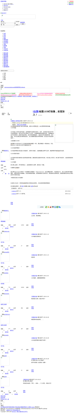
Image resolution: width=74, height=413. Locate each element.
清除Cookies (31, 407)
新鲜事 (5, 45)
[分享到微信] (46, 207)
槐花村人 (6, 150)
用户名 (2, 21)
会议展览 (5, 41)
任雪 (5, 356)
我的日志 (5, 57)
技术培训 (5, 42)
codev (5, 87)
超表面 (16, 87)
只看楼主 (13, 120)
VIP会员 (5, 48)
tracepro (13, 87)
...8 (4, 101)
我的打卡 (5, 63)
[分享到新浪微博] (51, 207)
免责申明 (7, 407)
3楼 (38, 255)
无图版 (21, 407)
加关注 (12, 226)
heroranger (6, 293)
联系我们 (12, 407)
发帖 (2, 97)
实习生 (2, 242)
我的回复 (5, 54)
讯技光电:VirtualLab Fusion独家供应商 (8, 94)
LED (20, 124)
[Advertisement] (27, 198)
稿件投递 (71, 2)
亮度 (58, 150)
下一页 (7, 101)
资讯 (4, 35)
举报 (12, 204)
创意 (18, 124)
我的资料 (5, 60)
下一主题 (66, 113)
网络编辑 (3, 161)
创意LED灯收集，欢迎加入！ (30, 96)
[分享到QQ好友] (53, 207)
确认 (2, 107)
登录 (17, 24)
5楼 (38, 296)
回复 (4, 97)
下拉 (2, 20)
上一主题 (65, 113)
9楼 (30, 379)
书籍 (4, 44)
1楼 (38, 213)
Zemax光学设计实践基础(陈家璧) (45, 93)
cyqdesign (13, 191)
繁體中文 (71, 4)
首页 (4, 33)
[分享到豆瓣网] (57, 207)
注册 (23, 24)
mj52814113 (7, 314)
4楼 (38, 275)
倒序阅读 (18, 120)
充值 (4, 47)
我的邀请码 (6, 66)
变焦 (19, 87)
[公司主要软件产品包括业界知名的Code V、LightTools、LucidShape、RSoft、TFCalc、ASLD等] (64, 142)
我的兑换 (5, 65)
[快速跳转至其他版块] (6, 96)
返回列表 (3, 99)
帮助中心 (26, 407)
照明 (25, 124)
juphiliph (6, 273)
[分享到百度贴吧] (55, 207)
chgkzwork (6, 231)
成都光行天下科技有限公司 (13, 410)
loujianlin (6, 335)
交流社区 (5, 50)
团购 (4, 38)
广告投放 (71, 1)
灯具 (23, 124)
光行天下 (5, 5)
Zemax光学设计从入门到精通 (8, 93)
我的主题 (5, 53)
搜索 (2, 85)
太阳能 (16, 167)
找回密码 (22, 22)
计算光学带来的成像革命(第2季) (63, 94)
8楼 (38, 358)
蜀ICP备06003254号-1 (22, 411)
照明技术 (20, 96)
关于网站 (3, 407)
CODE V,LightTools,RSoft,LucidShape (44, 94)
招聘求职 (5, 39)
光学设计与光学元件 (60, 93)
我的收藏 (5, 56)
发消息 (6, 228)
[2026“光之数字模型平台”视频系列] (35, 92)
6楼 (38, 317)
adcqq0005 (6, 252)
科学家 (2, 283)
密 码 (2, 24)
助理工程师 (4, 304)
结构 (24, 183)
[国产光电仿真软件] (18, 18)
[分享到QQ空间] (48, 207)
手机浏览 (17, 407)
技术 (4, 36)
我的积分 (5, 59)
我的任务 (5, 62)
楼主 (21, 120)
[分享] (36, 111)
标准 (30, 143)
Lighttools (22, 87)
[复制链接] (40, 115)
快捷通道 (3, 31)
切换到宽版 (3, 1)
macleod (9, 87)
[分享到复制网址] (60, 207)
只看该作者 (34, 213)
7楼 (38, 338)
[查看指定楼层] (71, 113)
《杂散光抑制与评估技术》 (26, 93)
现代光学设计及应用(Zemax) (25, 94)
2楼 (38, 234)
